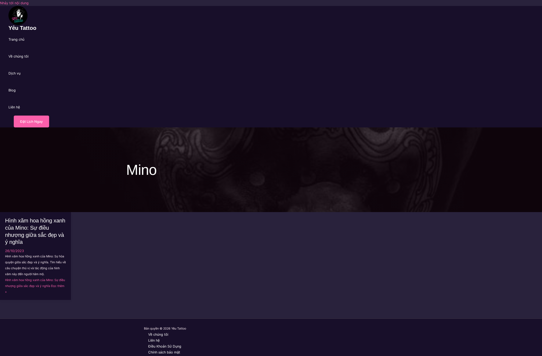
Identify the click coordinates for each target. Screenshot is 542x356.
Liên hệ (14, 107)
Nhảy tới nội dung (14, 3)
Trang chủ (16, 39)
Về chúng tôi (18, 56)
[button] (28, 121)
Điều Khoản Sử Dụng (164, 346)
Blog (12, 90)
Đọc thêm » (35, 286)
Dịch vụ (14, 73)
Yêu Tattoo (22, 28)
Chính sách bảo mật (164, 352)
